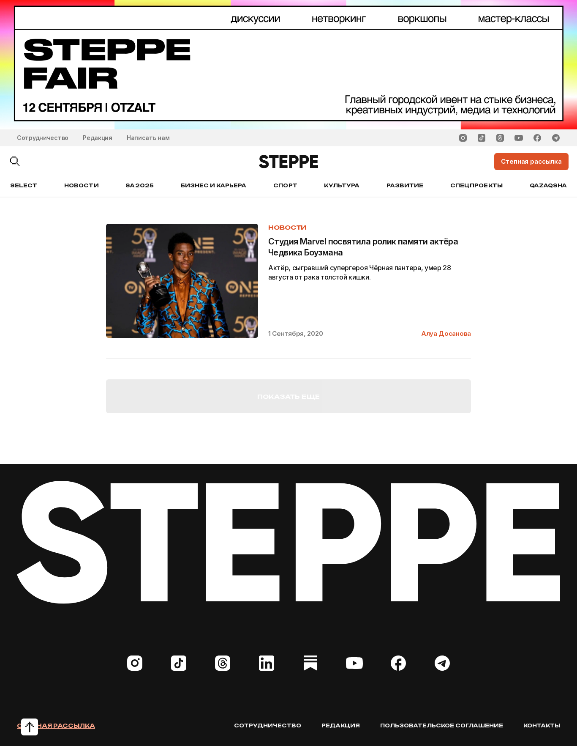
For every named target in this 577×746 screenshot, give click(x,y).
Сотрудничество (42, 137)
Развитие (404, 185)
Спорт (285, 185)
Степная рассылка (56, 725)
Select (23, 185)
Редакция (97, 137)
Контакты (541, 725)
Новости (81, 185)
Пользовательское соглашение (441, 725)
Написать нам (148, 137)
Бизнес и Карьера (214, 185)
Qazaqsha (548, 185)
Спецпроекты (476, 185)
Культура (341, 185)
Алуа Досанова (446, 333)
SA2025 (139, 185)
